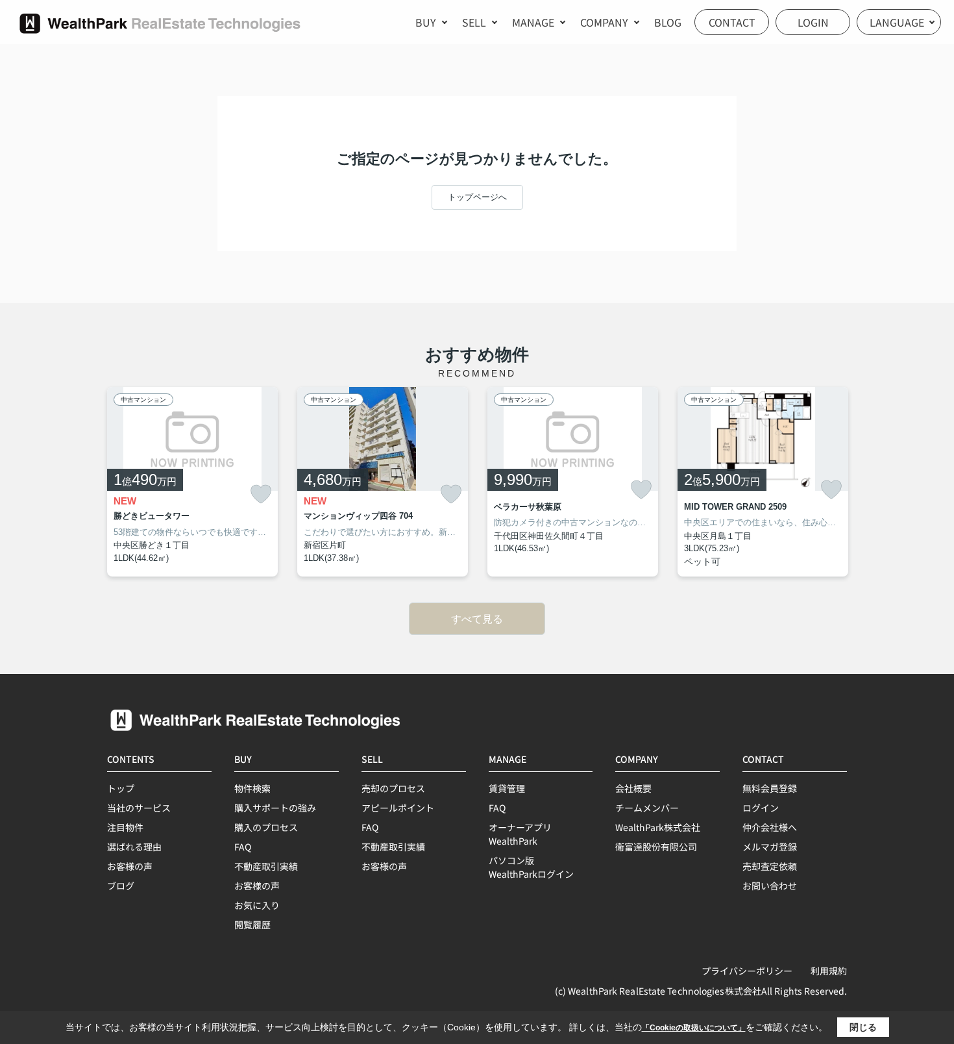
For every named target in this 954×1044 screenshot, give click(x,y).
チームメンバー (647, 807)
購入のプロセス (266, 827)
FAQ (242, 846)
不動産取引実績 (266, 866)
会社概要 (633, 788)
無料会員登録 (769, 788)
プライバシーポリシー (747, 970)
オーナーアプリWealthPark (520, 834)
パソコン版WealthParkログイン (531, 867)
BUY (425, 22)
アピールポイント (397, 807)
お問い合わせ (769, 885)
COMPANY (604, 22)
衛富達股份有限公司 (656, 846)
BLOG (667, 22)
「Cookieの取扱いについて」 (694, 1027)
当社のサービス (139, 807)
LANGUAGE (897, 22)
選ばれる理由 (134, 846)
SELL (474, 22)
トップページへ (477, 197)
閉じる (863, 1027)
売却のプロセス (393, 788)
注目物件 (125, 827)
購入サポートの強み (275, 807)
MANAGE (533, 22)
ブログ (120, 885)
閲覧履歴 (252, 924)
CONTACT (732, 22)
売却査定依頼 (769, 866)
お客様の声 (130, 866)
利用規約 (829, 970)
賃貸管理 (507, 788)
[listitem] (192, 482)
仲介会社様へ (769, 827)
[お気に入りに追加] (261, 494)
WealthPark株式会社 (657, 827)
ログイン (760, 807)
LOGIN (813, 22)
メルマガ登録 (769, 846)
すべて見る (477, 619)
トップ (120, 788)
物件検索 (252, 788)
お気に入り (257, 905)
